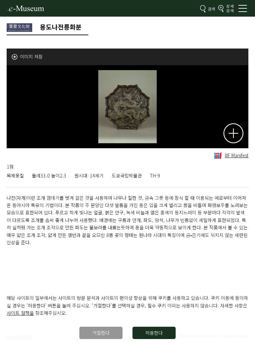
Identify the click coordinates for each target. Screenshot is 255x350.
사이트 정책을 (20, 312)
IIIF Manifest (236, 155)
